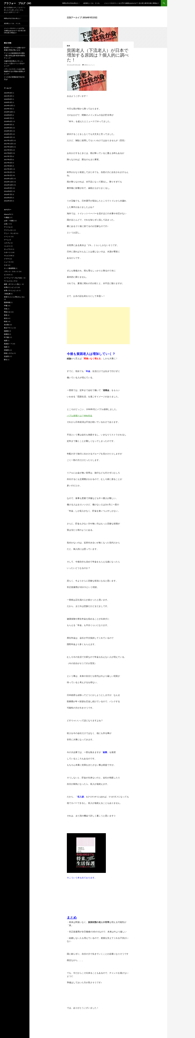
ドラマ (6, 259)
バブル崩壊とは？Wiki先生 (79, 415)
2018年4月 (8, 128)
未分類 (6, 325)
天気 (5, 309)
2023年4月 (8, 93)
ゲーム (6, 240)
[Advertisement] (98, 325)
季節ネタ (7, 312)
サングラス (8, 249)
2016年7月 (8, 194)
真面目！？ (8, 344)
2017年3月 (8, 169)
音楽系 (6, 356)
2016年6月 (8, 198)
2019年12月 (8, 106)
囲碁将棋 (7, 302)
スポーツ (7, 252)
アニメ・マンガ (9, 233)
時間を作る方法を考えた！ (71, 3)
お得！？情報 (9, 221)
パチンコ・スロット (11, 271)
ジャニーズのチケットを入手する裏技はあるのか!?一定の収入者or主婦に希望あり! (131, 3)
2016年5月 (8, 201)
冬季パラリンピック (11, 290)
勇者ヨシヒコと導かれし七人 (14, 297)
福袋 (5, 347)
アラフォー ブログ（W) (17, 3)
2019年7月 (8, 109)
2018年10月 (8, 112)
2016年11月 (8, 182)
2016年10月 (8, 185)
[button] (98, 37)
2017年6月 (8, 159)
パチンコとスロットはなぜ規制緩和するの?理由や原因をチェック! (14, 71)
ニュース (7, 262)
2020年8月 (8, 99)
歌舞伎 (6, 334)
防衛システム (9, 353)
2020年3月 (8, 102)
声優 (5, 306)
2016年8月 (8, 191)
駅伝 (5, 360)
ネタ (5, 265)
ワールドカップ (9, 281)
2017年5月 (8, 163)
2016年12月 (8, 179)
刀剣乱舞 (7, 294)
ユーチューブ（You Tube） (13, 278)
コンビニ (7, 246)
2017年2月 (8, 172)
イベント (7, 237)
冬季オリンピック (10, 287)
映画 (5, 321)
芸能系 (6, 350)
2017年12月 (8, 140)
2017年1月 (8, 175)
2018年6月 (8, 121)
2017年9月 (8, 150)
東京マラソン (9, 328)
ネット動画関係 (9, 268)
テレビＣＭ (8, 256)
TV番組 (6, 217)
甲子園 (6, 337)
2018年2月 (8, 134)
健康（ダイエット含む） (12, 284)
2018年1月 (8, 137)
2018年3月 (8, 131)
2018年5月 (8, 125)
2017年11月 (8, 144)
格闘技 (6, 331)
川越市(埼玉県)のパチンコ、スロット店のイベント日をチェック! (14, 63)
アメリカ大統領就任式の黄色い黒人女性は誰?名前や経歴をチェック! (14, 55)
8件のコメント (89, 65)
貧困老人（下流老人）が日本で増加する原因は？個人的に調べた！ (98, 55)
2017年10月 (8, 147)
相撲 (5, 341)
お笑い (6, 224)
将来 (68, 46)
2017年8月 (8, 153)
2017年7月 (8, 156)
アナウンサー (9, 230)
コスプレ (7, 243)
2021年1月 (8, 96)
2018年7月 (8, 118)
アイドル (7, 227)
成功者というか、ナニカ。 (92, 3)
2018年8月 (8, 115)
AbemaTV (7, 214)
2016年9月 (8, 188)
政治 (5, 318)
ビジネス (7, 275)
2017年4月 (8, 166)
